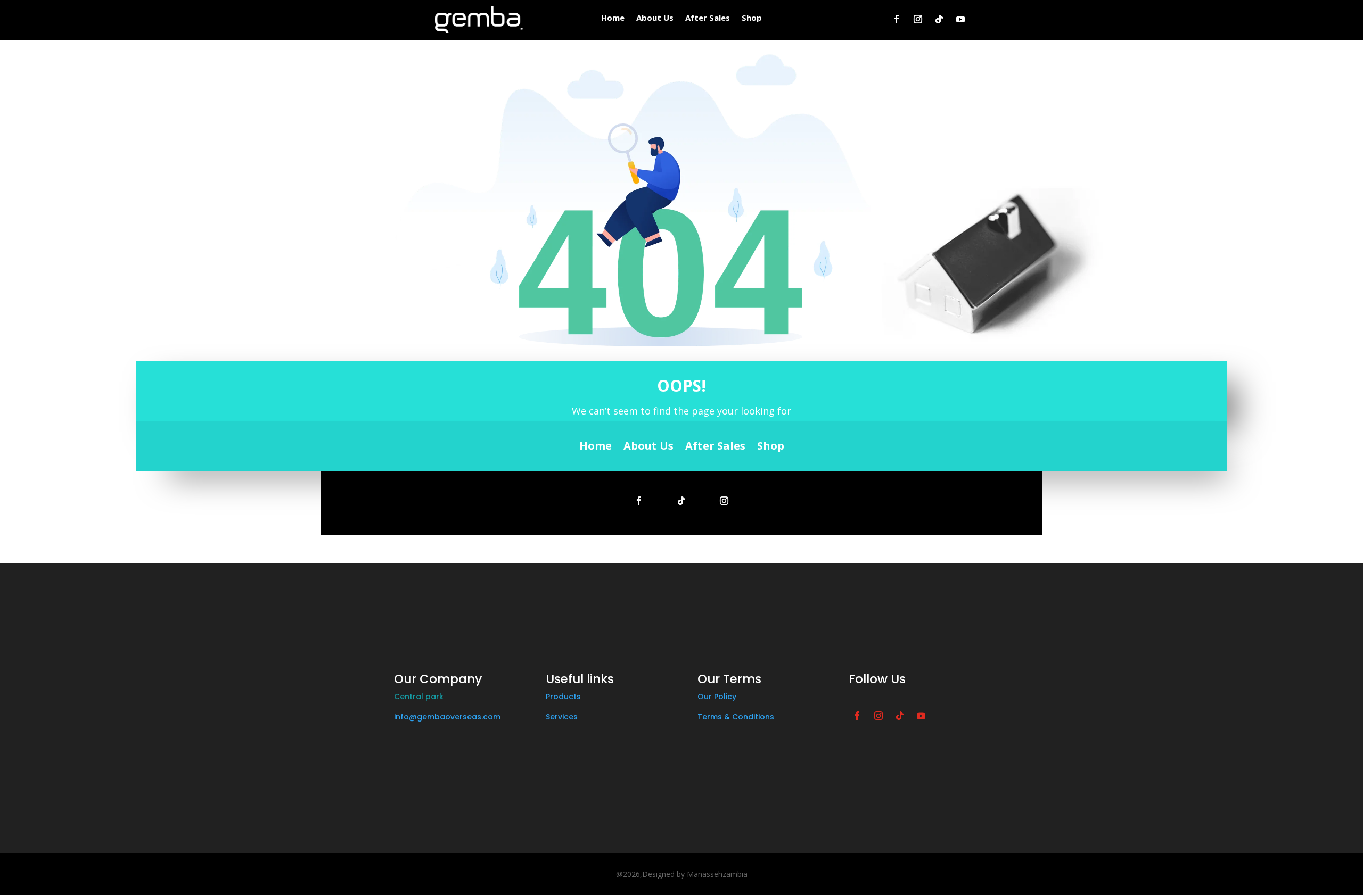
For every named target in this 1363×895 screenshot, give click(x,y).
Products (563, 696)
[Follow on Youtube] (960, 19)
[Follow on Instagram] (917, 19)
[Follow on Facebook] (896, 19)
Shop (752, 18)
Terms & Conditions (735, 716)
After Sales (707, 18)
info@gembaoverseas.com (447, 716)
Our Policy (716, 696)
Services (562, 716)
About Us (655, 18)
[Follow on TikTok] (939, 19)
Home (613, 18)
